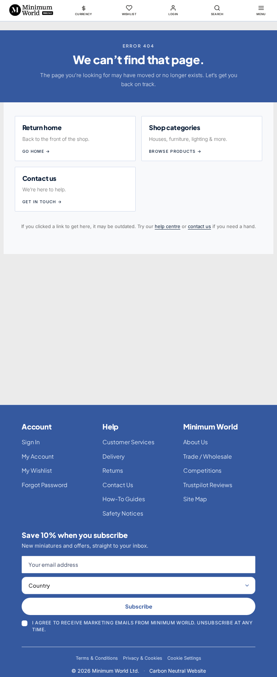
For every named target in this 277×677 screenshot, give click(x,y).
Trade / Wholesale (207, 456)
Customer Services (128, 442)
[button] (83, 10)
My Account (38, 456)
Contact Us (117, 485)
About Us (195, 442)
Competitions (202, 470)
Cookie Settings (184, 658)
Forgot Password (44, 485)
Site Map (195, 499)
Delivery (113, 456)
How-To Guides (123, 499)
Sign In (31, 442)
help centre (167, 226)
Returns (112, 470)
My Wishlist (37, 470)
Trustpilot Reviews (207, 485)
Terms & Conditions (97, 658)
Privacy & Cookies (142, 658)
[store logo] (31, 10)
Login (173, 14)
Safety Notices (122, 513)
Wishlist (129, 14)
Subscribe (138, 606)
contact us (199, 226)
